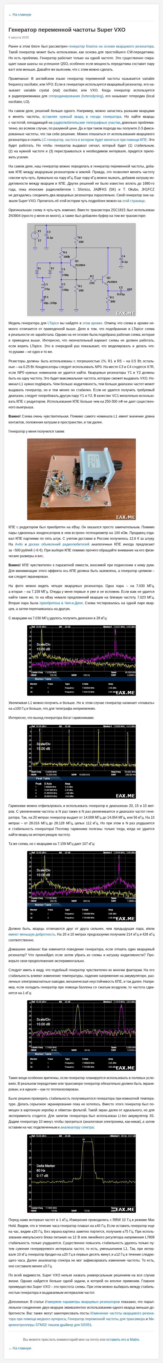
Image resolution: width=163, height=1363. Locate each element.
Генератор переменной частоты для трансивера (106, 1319)
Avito (19, 544)
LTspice (53, 323)
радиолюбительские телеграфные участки (86, 122)
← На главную (19, 14)
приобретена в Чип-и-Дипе (61, 603)
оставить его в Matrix (122, 1339)
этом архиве (92, 323)
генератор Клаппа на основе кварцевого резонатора (111, 46)
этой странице (133, 201)
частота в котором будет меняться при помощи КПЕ (94, 140)
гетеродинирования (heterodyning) (76, 96)
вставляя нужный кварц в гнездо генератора (81, 116)
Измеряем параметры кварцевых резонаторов (82, 1302)
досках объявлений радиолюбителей (59, 544)
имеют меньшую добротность (31, 934)
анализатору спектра (77, 1127)
